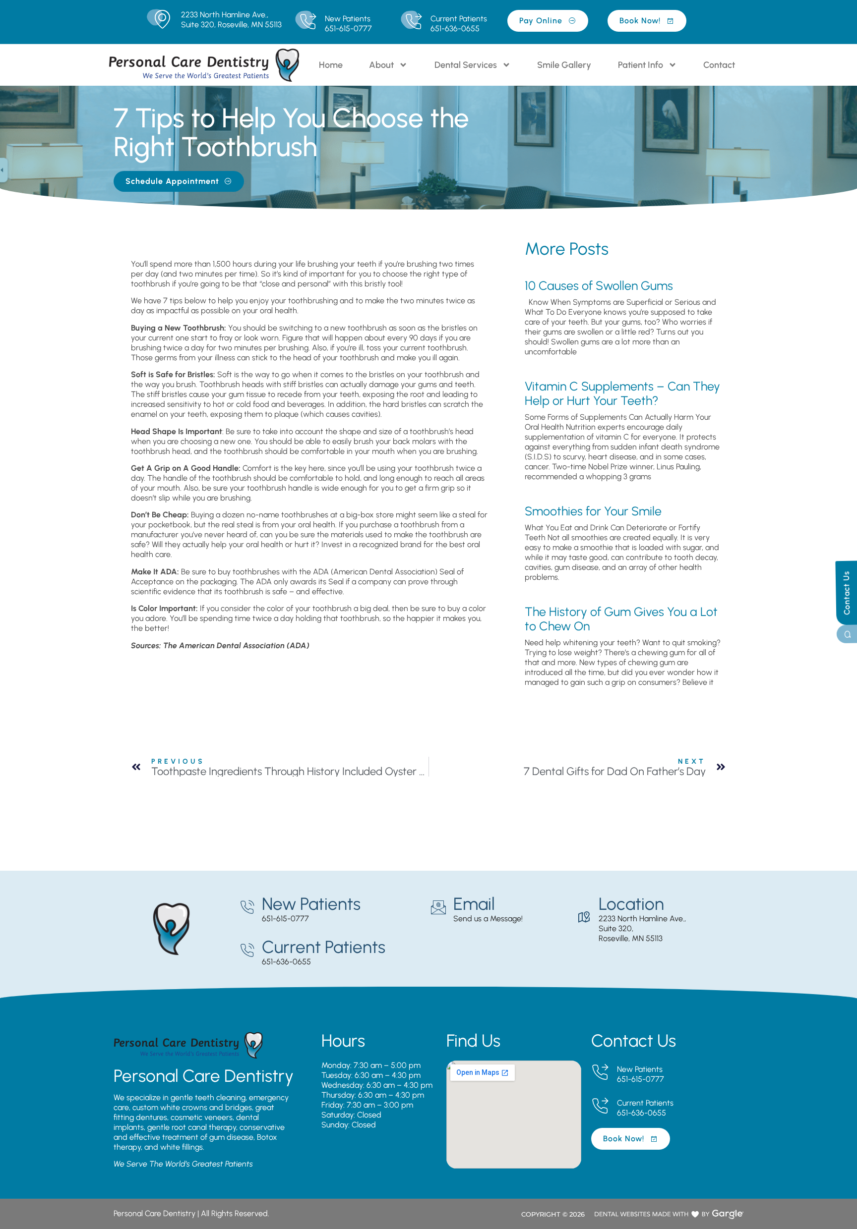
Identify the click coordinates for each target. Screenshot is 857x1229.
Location (631, 904)
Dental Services (465, 64)
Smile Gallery (564, 64)
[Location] (583, 917)
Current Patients (458, 18)
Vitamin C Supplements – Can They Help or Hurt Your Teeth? (622, 393)
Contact (719, 64)
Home (331, 64)
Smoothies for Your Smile (593, 510)
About (381, 64)
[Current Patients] (413, 22)
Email (474, 904)
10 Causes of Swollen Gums (599, 285)
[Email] (438, 907)
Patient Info (640, 64)
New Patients (347, 18)
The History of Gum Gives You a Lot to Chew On (621, 618)
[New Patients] (307, 22)
